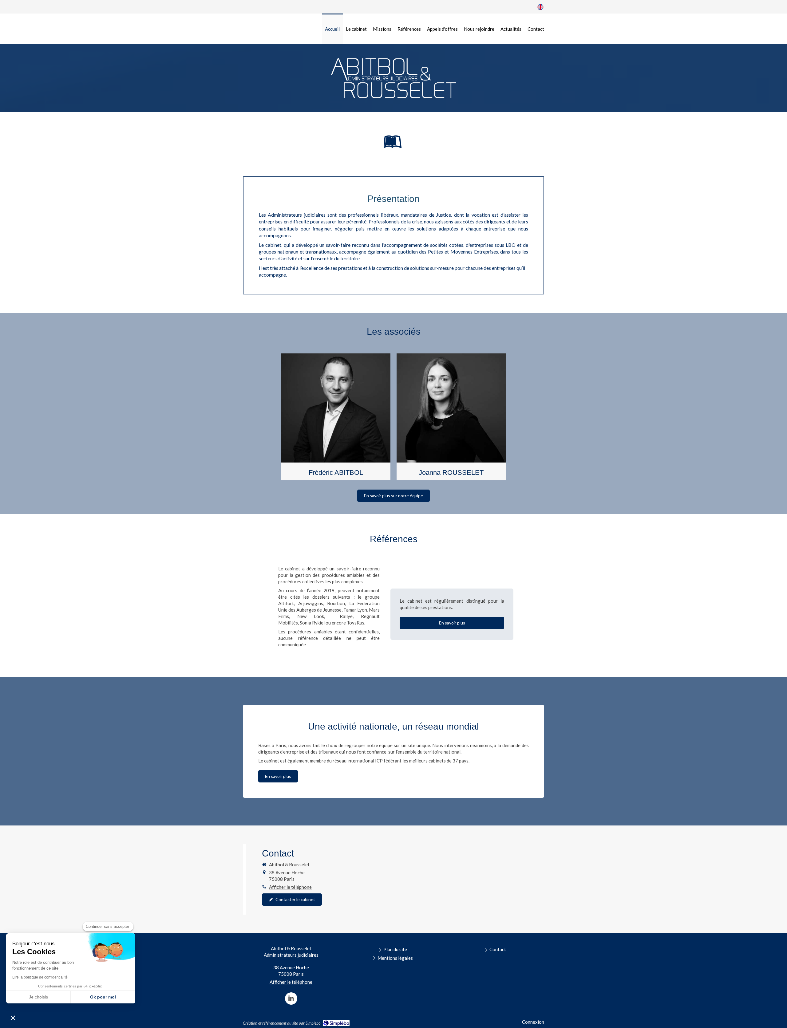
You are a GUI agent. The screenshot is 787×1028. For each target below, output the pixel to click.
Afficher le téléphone (290, 887)
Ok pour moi (103, 997)
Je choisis (38, 997)
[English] (540, 7)
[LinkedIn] (291, 998)
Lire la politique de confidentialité (40, 977)
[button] (335, 417)
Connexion (533, 1022)
